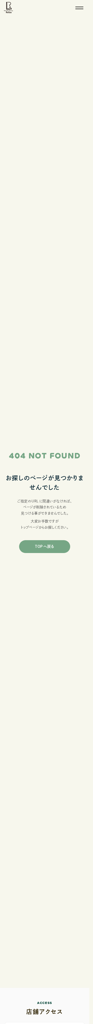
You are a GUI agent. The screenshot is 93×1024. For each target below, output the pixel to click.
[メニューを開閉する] (79, 8)
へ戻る (44, 546)
